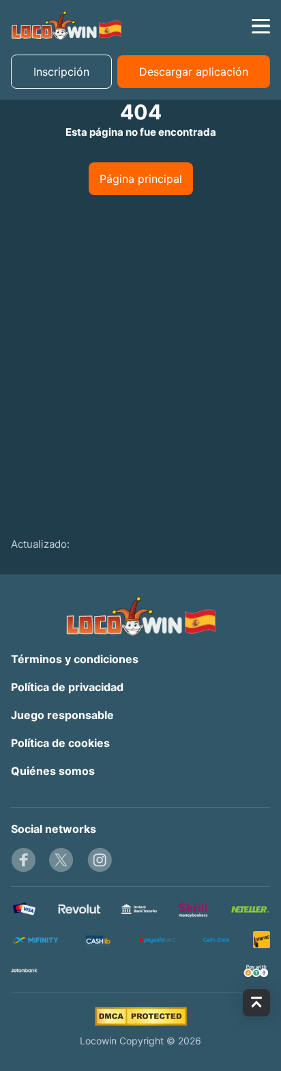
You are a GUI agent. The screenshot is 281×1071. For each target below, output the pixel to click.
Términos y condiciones (74, 659)
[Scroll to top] (256, 1002)
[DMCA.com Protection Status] (141, 1016)
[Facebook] (23, 860)
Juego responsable (62, 715)
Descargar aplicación (193, 71)
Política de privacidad (67, 687)
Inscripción (61, 71)
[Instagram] (99, 860)
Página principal (141, 179)
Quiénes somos (53, 771)
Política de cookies (60, 743)
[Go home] (66, 26)
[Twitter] (61, 860)
